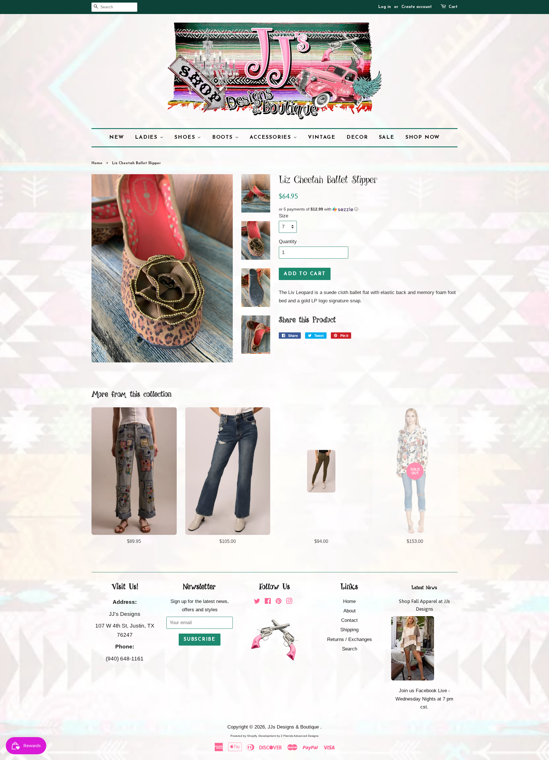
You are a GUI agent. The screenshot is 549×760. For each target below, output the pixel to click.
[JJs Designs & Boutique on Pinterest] (278, 602)
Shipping (349, 629)
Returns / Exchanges (349, 639)
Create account (416, 7)
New (116, 137)
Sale (387, 137)
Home (97, 163)
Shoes (185, 137)
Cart (453, 7)
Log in (384, 7)
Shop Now (422, 137)
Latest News (424, 588)
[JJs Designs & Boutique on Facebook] (267, 602)
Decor (357, 137)
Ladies (147, 137)
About (349, 611)
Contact (349, 620)
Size (283, 216)
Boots (223, 137)
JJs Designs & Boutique (294, 727)
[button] (368, 209)
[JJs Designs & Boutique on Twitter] (257, 602)
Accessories (271, 137)
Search (349, 649)
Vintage (322, 137)
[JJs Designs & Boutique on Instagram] (289, 602)
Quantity (288, 241)
